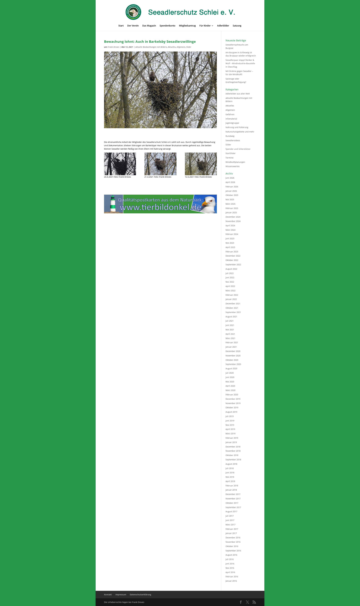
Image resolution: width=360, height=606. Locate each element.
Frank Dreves (113, 47)
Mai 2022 (230, 281)
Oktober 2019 (232, 407)
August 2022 (231, 269)
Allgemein (181, 47)
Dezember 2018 (233, 446)
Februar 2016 (232, 576)
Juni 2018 (230, 472)
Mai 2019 (230, 425)
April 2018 (230, 481)
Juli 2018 (230, 468)
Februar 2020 (232, 394)
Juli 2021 (230, 320)
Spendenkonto (167, 26)
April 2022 (230, 286)
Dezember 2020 (233, 351)
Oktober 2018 (232, 455)
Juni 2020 (230, 377)
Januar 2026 (231, 191)
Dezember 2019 (233, 399)
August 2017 (231, 511)
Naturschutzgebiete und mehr (240, 131)
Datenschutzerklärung (140, 594)
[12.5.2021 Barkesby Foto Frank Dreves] (201, 164)
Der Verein (133, 26)
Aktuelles (172, 47)
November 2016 (233, 542)
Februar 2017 (232, 529)
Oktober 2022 (232, 260)
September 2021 (233, 312)
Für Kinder (205, 26)
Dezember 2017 (233, 494)
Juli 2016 (230, 559)
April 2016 (230, 572)
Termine (229, 157)
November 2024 (233, 221)
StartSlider (231, 153)
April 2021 (230, 334)
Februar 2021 (232, 342)
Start (121, 26)
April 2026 (230, 182)
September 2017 (233, 507)
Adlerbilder (223, 26)
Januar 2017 (231, 533)
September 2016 (233, 550)
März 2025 (230, 204)
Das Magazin (149, 26)
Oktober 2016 (232, 546)
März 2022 (230, 290)
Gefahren (230, 114)
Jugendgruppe (232, 123)
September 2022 (233, 264)
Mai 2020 (230, 381)
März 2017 (230, 524)
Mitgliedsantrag (187, 26)
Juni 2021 (230, 325)
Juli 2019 (230, 416)
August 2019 (231, 412)
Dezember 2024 (233, 216)
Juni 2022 (230, 277)
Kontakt (108, 594)
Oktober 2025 (232, 195)
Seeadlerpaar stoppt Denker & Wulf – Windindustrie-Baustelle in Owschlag (240, 63)
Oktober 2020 (232, 360)
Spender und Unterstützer (238, 149)
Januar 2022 (231, 299)
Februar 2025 (232, 208)
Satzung (237, 26)
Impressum (120, 594)
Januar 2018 (231, 489)
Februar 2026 (232, 186)
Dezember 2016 (233, 537)
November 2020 (233, 355)
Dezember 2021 (233, 303)
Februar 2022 (232, 295)
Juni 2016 (230, 563)
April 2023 (230, 247)
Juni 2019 (230, 420)
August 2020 (231, 368)
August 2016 (231, 555)
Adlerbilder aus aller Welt (238, 93)
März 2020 (230, 390)
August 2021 (231, 316)
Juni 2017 (230, 520)
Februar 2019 (232, 438)
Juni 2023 (230, 238)
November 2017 (233, 498)
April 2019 (230, 429)
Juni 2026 (230, 177)
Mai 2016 (230, 568)
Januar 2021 (231, 347)
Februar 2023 (232, 251)
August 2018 (231, 464)
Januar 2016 (231, 581)
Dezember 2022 (233, 255)
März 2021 (230, 338)
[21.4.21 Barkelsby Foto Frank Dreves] (160, 164)
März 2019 (230, 433)
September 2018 (233, 459)
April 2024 (230, 225)
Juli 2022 (230, 273)
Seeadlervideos (233, 140)
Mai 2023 (230, 242)
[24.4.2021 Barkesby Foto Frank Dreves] (120, 164)
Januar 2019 (231, 442)
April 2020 (230, 385)
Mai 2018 (230, 477)
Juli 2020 (230, 373)
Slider (188, 47)
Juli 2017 (230, 516)
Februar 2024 (232, 234)
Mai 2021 (230, 329)
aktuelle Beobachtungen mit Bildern (151, 47)
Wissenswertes (233, 166)
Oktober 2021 (232, 308)
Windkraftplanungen (235, 162)
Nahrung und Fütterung (237, 127)
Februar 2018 (232, 485)
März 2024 (230, 230)
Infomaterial (231, 118)
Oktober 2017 (232, 503)
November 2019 (233, 403)
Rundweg (230, 136)
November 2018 (233, 451)
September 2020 (233, 364)
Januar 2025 (231, 212)
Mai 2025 (230, 199)
